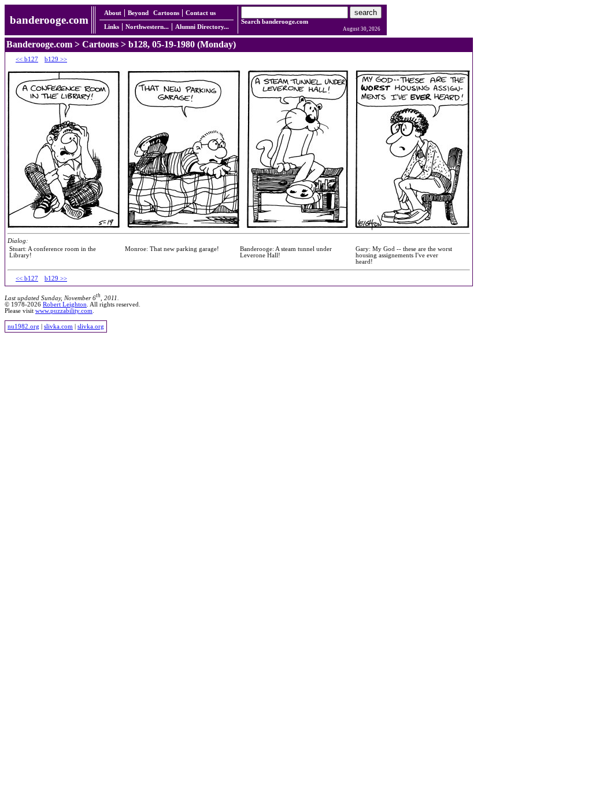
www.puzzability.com (63, 311)
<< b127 (27, 59)
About (112, 13)
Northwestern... (147, 27)
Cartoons (166, 13)
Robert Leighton (65, 304)
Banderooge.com (39, 44)
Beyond (138, 13)
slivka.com (58, 326)
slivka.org (90, 326)
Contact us (201, 13)
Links (111, 27)
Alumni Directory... (202, 27)
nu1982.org (23, 326)
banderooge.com (49, 20)
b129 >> (56, 59)
